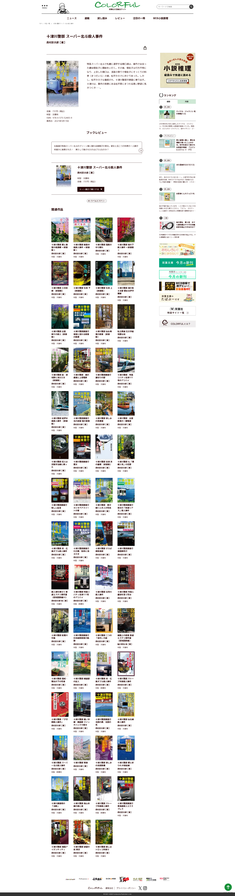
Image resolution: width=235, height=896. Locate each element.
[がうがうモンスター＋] (84, 879)
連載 (87, 18)
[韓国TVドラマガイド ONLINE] (165, 879)
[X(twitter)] (140, 888)
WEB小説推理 (160, 18)
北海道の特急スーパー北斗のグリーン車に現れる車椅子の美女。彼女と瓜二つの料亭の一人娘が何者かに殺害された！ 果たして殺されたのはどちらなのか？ (96, 148)
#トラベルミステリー (97, 201)
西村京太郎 (82, 172)
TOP (40, 24)
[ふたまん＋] (97, 879)
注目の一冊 (139, 18)
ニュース (72, 18)
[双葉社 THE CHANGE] (111, 879)
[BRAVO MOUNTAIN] (151, 879)
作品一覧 (47, 24)
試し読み (102, 18)
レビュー (120, 18)
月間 (186, 101)
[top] (117, 5)
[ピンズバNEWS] (124, 878)
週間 (168, 101)
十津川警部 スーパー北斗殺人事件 (63, 24)
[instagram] (145, 888)
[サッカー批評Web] (138, 879)
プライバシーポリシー (126, 888)
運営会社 (109, 888)
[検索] (191, 7)
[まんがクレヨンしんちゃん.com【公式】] (70, 879)
